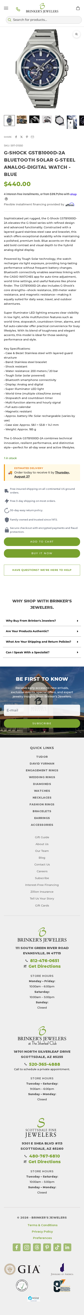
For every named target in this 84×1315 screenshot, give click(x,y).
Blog (42, 857)
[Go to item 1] (9, 120)
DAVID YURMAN (42, 763)
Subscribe (42, 723)
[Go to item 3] (34, 119)
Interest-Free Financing (42, 885)
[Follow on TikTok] (57, 1247)
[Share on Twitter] (21, 136)
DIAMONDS (42, 784)
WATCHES (42, 791)
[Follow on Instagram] (27, 1247)
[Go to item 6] (71, 122)
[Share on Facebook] (16, 136)
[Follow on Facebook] (17, 1247)
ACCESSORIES (42, 825)
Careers (42, 871)
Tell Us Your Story (42, 898)
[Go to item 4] (46, 119)
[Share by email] (32, 136)
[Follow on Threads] (37, 1247)
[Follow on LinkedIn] (67, 1247)
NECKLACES (42, 797)
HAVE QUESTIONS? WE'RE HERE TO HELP (42, 569)
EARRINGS (42, 818)
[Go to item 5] (59, 120)
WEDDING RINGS (42, 777)
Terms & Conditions (42, 1225)
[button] (44, 20)
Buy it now (42, 553)
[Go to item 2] (21, 119)
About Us (42, 844)
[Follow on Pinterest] (47, 1247)
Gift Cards (42, 905)
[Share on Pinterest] (27, 136)
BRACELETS (42, 811)
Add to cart (42, 541)
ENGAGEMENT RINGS (42, 770)
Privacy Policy (42, 1231)
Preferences (42, 1238)
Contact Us (42, 864)
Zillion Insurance (42, 891)
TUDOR (42, 757)
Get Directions (45, 966)
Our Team (42, 851)
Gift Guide (42, 837)
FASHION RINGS (42, 804)
